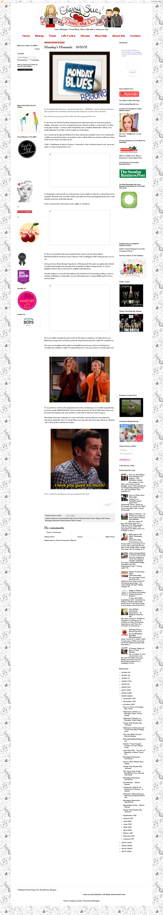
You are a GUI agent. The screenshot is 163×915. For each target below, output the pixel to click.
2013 (124, 846)
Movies (85, 35)
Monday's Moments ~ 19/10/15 (132, 758)
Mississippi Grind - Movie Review (133, 806)
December (127, 698)
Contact (135, 35)
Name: (127, 63)
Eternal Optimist (79, 518)
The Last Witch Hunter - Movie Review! (133, 735)
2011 (123, 851)
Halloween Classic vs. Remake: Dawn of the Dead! (132, 713)
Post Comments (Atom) (66, 540)
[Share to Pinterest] (74, 516)
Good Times (90, 518)
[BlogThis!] (69, 516)
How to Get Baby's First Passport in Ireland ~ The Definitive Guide (137, 477)
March (126, 833)
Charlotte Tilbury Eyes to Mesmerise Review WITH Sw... (134, 795)
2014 (124, 843)
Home (26, 35)
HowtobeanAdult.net (51, 256)
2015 (124, 696)
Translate (35, 60)
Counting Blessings (65, 518)
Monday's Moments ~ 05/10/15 (132, 801)
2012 (124, 848)
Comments (126, 454)
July (125, 821)
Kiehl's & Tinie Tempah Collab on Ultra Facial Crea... (133, 745)
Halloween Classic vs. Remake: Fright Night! (132, 719)
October (127, 704)
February (127, 836)
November (127, 701)
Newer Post (49, 537)
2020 (124, 681)
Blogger (96, 901)
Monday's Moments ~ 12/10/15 (132, 779)
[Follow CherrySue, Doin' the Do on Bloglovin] (24, 202)
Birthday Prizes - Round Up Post (136, 630)
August (126, 818)
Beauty (39, 35)
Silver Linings (76, 520)
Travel (52, 35)
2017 (124, 690)
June (125, 824)
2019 (124, 684)
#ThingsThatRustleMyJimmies (134, 740)
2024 (124, 675)
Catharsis (54, 518)
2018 (124, 687)
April (125, 830)
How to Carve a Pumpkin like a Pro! (133, 708)
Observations (65, 520)
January (126, 839)
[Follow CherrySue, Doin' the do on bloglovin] (124, 461)
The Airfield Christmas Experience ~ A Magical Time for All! (136, 612)
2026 (124, 672)
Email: (127, 67)
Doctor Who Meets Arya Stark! (133, 762)
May (125, 827)
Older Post (110, 537)
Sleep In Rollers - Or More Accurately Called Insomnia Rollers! (137, 593)
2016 (124, 693)
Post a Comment (54, 532)
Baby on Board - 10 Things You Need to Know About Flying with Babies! (137, 516)
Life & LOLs (68, 35)
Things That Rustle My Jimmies (132, 724)
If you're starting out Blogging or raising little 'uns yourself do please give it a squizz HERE (78, 274)
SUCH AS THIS (95, 410)
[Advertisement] (25, 169)
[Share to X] (70, 516)
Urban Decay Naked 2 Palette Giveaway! (137, 554)
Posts (124, 450)
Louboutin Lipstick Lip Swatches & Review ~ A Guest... (133, 789)
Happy (97, 518)
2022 (124, 678)
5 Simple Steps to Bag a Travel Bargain (136, 650)
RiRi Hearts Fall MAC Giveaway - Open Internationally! (136, 537)
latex (80, 901)
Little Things (105, 518)
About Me (118, 35)
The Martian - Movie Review (131, 783)
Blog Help (101, 35)
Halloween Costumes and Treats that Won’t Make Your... (133, 729)
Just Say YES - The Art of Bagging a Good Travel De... (134, 752)
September (128, 815)
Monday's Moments (52, 520)
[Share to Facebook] (72, 516)
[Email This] (67, 516)
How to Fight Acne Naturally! (136, 496)
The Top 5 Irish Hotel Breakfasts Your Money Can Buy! (133, 773)
